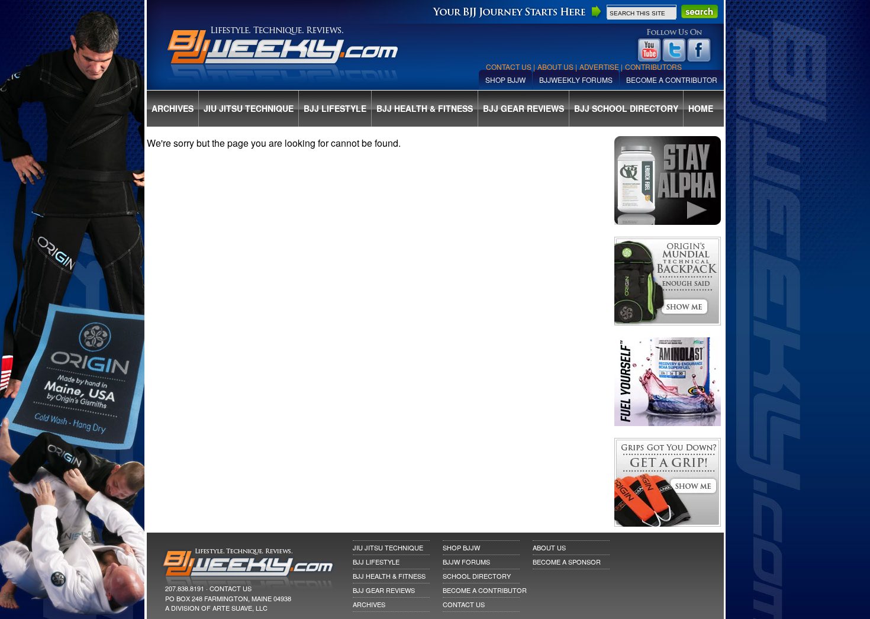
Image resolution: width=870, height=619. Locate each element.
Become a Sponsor (567, 561)
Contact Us (508, 67)
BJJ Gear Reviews (523, 108)
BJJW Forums (466, 561)
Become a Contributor (671, 80)
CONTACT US (231, 588)
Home (700, 108)
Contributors (653, 67)
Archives (173, 108)
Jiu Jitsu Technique (249, 108)
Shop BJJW (505, 80)
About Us (555, 67)
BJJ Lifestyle (335, 108)
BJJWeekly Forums (576, 80)
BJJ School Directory (626, 108)
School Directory (477, 576)
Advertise (599, 67)
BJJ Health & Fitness (424, 108)
